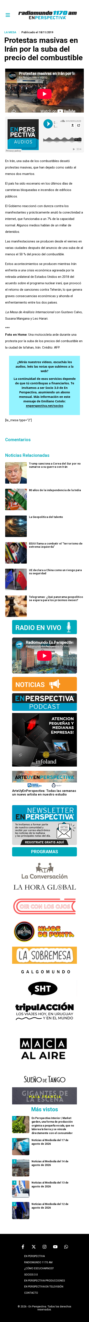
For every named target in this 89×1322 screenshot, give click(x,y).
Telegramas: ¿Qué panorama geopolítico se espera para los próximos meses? (56, 598)
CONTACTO (31, 1292)
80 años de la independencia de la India (55, 490)
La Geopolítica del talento (46, 517)
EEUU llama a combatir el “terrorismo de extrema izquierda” (56, 545)
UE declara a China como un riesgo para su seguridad (55, 572)
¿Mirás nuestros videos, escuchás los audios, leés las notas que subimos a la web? (44, 366)
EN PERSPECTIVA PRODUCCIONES (44, 1280)
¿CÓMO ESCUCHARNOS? (39, 1268)
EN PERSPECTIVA (34, 1256)
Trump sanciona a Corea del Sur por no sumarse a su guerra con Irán (55, 465)
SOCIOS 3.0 (31, 1274)
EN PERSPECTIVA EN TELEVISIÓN (43, 1286)
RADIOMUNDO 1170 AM (38, 1262)
